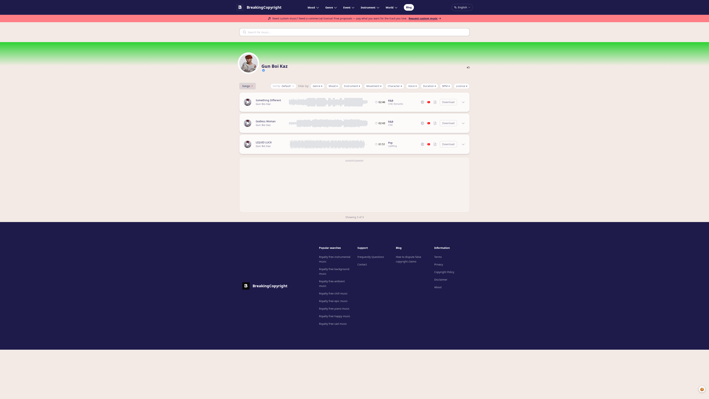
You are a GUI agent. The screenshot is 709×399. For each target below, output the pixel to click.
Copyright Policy (444, 272)
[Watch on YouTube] (428, 102)
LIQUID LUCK (264, 142)
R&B (390, 100)
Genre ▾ (317, 86)
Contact (362, 264)
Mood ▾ (333, 86)
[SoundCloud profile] (468, 67)
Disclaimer (440, 279)
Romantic (398, 103)
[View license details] (422, 102)
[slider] (328, 102)
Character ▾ (395, 86)
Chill (390, 103)
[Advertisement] (354, 187)
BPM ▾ (446, 86)
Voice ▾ (412, 86)
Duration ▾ (429, 86)
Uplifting (392, 146)
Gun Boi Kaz (263, 104)
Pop (390, 142)
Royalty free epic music (333, 301)
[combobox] (354, 32)
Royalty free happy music (334, 316)
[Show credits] (435, 102)
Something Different (268, 100)
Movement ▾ (373, 86)
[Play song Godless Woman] (247, 123)
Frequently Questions (370, 257)
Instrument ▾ (352, 86)
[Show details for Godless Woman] (463, 123)
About (438, 287)
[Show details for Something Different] (463, 102)
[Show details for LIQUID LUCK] (463, 144)
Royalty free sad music (333, 323)
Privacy (438, 264)
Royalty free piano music (334, 308)
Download (448, 102)
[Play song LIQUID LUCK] (247, 144)
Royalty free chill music (333, 293)
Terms (438, 257)
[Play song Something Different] (247, 102)
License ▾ (461, 86)
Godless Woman (266, 121)
